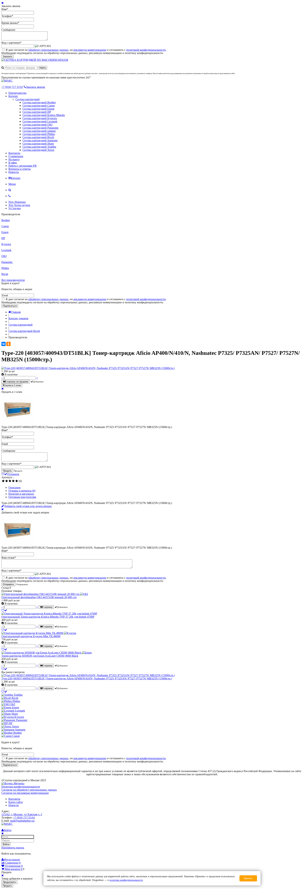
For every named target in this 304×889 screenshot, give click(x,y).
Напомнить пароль (12, 847)
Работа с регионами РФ (22, 165)
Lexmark (6, 250)
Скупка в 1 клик (12, 385)
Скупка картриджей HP (37, 111)
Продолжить (9, 882)
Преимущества (17, 92)
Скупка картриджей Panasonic (41, 127)
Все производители (13, 280)
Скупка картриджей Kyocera (40, 118)
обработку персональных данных (48, 49)
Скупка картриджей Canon (39, 105)
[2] (6, 481)
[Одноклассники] (8, 344)
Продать (7, 470)
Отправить (8, 584)
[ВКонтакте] (3, 344)
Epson (4, 232)
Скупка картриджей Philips (39, 134)
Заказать (7, 56)
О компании (15, 156)
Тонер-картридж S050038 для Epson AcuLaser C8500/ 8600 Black (39, 655)
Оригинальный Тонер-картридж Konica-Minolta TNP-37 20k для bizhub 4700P (47, 616)
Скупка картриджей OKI (37, 124)
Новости (13, 172)
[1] (3, 481)
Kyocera (6, 244)
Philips (5, 268)
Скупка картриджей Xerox (38, 149)
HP (3, 238)
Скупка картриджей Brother (39, 102)
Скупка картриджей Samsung (40, 140)
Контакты (14, 153)
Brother (5, 220)
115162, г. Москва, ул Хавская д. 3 (21, 814)
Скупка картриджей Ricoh (38, 137)
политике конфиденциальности (126, 880)
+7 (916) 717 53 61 (12, 86)
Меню (12, 184)
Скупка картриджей (27, 99)
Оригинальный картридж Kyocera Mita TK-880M (30, 636)
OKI (4, 256)
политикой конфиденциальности (146, 49)
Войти (6, 844)
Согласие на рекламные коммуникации (25, 792)
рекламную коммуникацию (89, 49)
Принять (248, 878)
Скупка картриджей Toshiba (39, 146)
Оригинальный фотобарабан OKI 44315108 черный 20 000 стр (39, 597)
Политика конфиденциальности (20, 786)
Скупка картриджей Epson (38, 108)
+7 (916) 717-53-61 (24, 817)
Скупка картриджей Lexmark (40, 121)
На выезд (14, 159)
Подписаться (10, 306)
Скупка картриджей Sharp (38, 143)
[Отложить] (4, 610)
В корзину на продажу (16, 381)
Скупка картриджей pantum (39, 130)
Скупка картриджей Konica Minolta (44, 115)
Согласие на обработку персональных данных (29, 789)
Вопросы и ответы (19, 168)
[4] (13, 481)
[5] (16, 481)
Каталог (13, 96)
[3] (10, 481)
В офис (12, 162)
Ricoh (4, 274)
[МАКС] (7, 80)
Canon (5, 226)
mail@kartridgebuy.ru (22, 820)
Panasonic (7, 262)
